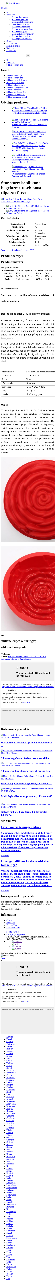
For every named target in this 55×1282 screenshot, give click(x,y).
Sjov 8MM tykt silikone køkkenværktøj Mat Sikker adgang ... (28, 149)
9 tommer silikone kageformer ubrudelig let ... (26, 770)
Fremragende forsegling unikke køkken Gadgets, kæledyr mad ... (28, 175)
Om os (9, 41)
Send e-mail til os (8, 250)
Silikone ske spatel (19, 31)
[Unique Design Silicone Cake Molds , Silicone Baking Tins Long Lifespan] (27, 778)
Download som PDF (25, 250)
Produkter (10, 15)
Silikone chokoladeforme (22, 22)
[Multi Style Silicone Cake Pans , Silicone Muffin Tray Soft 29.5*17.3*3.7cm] (27, 791)
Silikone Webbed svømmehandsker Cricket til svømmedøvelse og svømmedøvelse (23, 657)
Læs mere (5, 855)
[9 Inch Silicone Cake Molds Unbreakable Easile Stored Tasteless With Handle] (27, 766)
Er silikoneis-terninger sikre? (21, 827)
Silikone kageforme (20, 19)
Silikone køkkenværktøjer (23, 34)
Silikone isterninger (20, 17)
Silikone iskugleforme (21, 27)
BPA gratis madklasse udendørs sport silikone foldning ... (27, 137)
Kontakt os (11, 50)
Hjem (8, 12)
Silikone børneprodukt (21, 36)
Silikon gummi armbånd (22, 39)
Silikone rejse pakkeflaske (23, 29)
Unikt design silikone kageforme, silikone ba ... (26, 783)
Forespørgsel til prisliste (11, 909)
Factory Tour (11, 43)
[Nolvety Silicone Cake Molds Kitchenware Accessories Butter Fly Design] (27, 807)
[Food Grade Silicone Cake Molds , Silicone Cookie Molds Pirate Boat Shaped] (27, 753)
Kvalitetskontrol (13, 46)
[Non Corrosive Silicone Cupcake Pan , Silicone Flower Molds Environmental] (27, 737)
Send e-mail (6, 958)
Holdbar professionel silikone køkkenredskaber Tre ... (24, 161)
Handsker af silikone (20, 24)
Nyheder (10, 48)
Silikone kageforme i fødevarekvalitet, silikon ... (27, 758)
